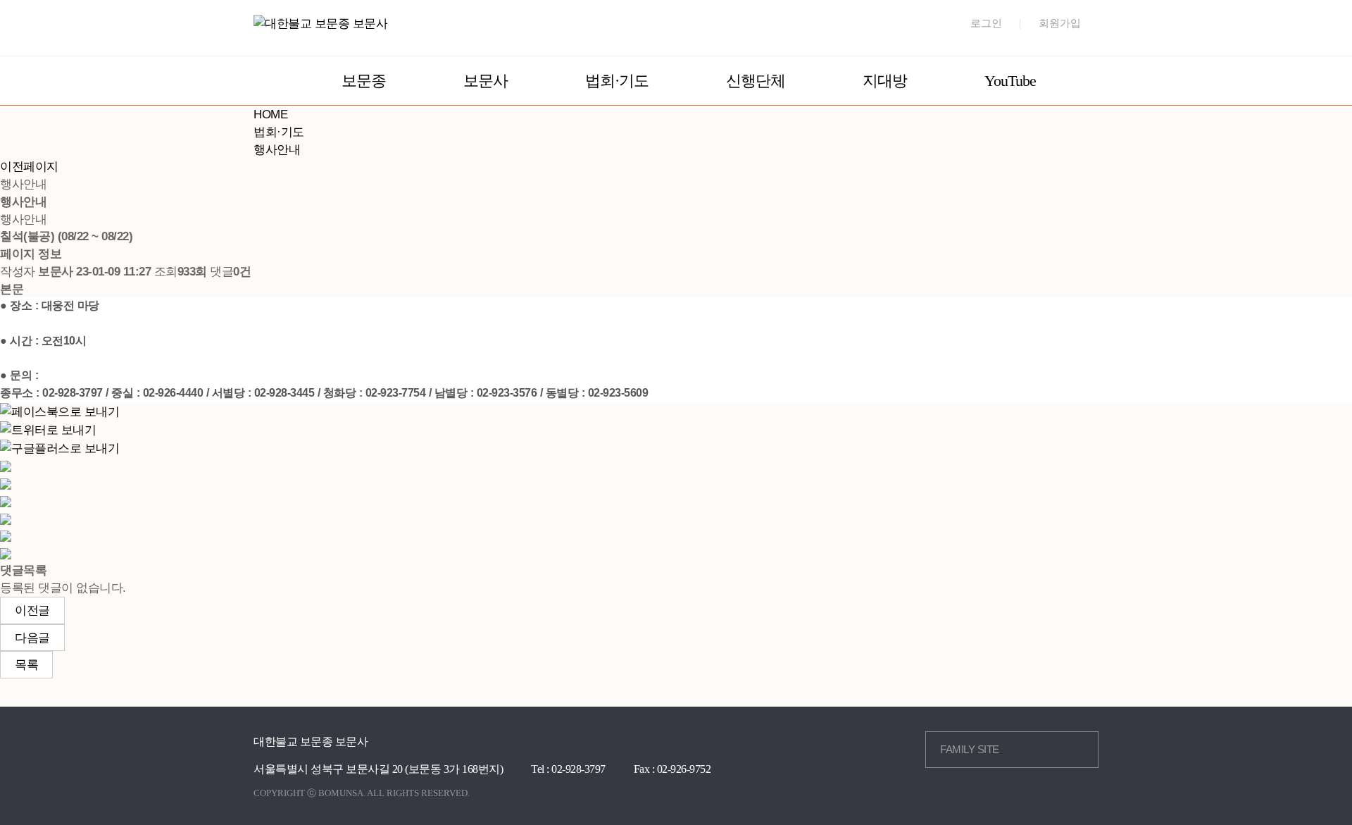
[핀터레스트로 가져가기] (5, 517)
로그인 (986, 23)
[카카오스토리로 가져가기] (5, 465)
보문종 (364, 80)
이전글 (32, 610)
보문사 (485, 80)
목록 (26, 664)
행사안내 (277, 149)
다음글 (32, 637)
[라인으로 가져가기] (5, 483)
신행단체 (755, 80)
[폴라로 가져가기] (5, 500)
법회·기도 (617, 80)
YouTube (1010, 80)
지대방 (885, 80)
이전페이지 (29, 166)
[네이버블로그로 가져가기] (5, 553)
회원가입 (1060, 23)
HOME (270, 114)
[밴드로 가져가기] (5, 535)
